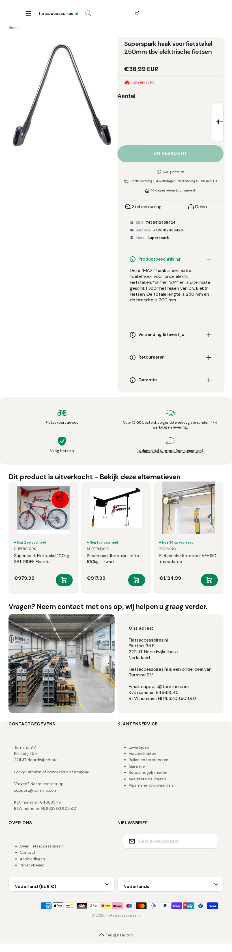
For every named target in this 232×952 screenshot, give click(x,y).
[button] (136, 13)
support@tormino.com (35, 790)
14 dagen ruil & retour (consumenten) (170, 450)
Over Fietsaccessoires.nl (42, 846)
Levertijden (139, 747)
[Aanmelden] (210, 841)
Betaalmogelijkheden (148, 772)
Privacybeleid (32, 865)
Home (13, 27)
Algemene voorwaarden (151, 785)
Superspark (158, 237)
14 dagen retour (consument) (173, 190)
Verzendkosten (142, 753)
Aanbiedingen (32, 858)
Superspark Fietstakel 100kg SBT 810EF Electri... (41, 559)
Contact (27, 852)
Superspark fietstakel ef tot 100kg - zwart (114, 559)
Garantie (137, 766)
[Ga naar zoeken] (88, 13)
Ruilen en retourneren (148, 759)
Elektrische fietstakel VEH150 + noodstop (187, 559)
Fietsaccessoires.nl (123, 915)
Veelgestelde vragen (147, 778)
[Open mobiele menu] (28, 13)
